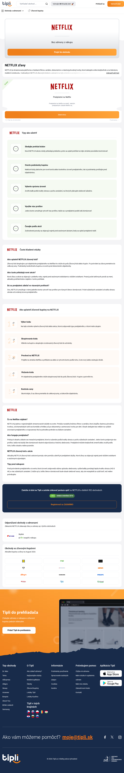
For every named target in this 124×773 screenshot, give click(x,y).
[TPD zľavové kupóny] (62, 561)
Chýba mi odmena (82, 671)
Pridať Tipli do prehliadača (19, 630)
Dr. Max (5, 671)
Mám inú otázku (82, 684)
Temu (4, 675)
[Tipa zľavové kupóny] (62, 582)
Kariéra (54, 688)
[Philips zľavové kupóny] (100, 575)
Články (29, 684)
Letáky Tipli (31, 692)
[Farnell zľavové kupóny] (100, 582)
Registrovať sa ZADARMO (62, 504)
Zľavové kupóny (33, 688)
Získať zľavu (62, 115)
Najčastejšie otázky (34, 675)
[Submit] (46, 3)
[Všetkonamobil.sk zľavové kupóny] (62, 568)
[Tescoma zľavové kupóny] (100, 561)
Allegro (5, 684)
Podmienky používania (59, 671)
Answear (5, 692)
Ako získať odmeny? (34, 671)
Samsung (6, 709)
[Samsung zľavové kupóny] (62, 575)
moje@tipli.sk (77, 737)
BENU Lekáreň (7, 705)
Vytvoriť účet (116, 4)
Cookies (54, 684)
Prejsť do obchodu (62, 52)
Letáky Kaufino (32, 697)
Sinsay (4, 688)
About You (6, 701)
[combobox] (32, 3)
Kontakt (79, 692)
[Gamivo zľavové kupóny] (100, 568)
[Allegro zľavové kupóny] (23, 575)
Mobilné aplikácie (33, 680)
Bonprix (5, 697)
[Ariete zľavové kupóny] (23, 582)
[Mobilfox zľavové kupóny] (23, 568)
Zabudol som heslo (83, 688)
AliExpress (6, 680)
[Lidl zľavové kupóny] (23, 561)
